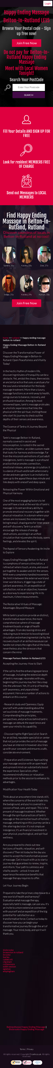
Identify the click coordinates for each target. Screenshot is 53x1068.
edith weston (9, 966)
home (6, 337)
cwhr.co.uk (36, 1054)
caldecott (8, 959)
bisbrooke (8, 949)
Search (28, 94)
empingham (9, 971)
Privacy (30, 1049)
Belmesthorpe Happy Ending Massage (26, 1026)
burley (6, 957)
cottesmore (9, 964)
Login (48, 3)
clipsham (7, 961)
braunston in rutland (13, 952)
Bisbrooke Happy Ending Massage (26, 1029)
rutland (15, 337)
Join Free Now (26, 43)
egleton (7, 968)
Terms (22, 1049)
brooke (6, 954)
